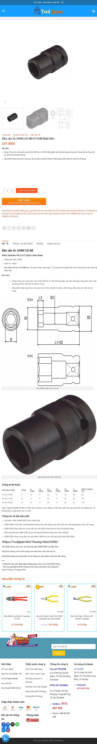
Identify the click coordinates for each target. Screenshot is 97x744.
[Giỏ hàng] (93, 11)
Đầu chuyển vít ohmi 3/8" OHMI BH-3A (64, 214)
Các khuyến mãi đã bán (11, 688)
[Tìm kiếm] (62, 2)
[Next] (92, 63)
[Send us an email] (12, 724)
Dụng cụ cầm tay (20, 135)
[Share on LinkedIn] (28, 228)
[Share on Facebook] (9, 228)
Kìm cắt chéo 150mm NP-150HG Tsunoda (82, 617)
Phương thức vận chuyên (36, 687)
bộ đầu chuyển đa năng (15, 211)
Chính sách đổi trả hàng (36, 691)
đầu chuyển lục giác (18, 214)
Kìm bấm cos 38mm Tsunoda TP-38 (17, 617)
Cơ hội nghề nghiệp (9, 679)
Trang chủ (6, 135)
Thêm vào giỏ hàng (26, 190)
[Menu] (3, 11)
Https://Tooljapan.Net (17, 570)
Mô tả (5, 244)
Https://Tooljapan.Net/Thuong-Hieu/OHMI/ (30, 542)
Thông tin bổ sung (22, 244)
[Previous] (7, 63)
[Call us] (17, 724)
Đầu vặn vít (35, 135)
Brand (40, 244)
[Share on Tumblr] (33, 228)
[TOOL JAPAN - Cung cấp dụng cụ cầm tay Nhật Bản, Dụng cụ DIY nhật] (48, 11)
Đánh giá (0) (53, 244)
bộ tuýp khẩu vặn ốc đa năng (53, 211)
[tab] (5, 244)
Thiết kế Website (55, 740)
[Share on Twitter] (14, 228)
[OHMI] (8, 224)
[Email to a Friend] (19, 228)
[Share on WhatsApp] (4, 228)
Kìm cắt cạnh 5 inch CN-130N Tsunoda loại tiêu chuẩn (49, 617)
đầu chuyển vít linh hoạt (38, 214)
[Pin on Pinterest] (23, 228)
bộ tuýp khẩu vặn (33, 211)
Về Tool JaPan (7, 669)
